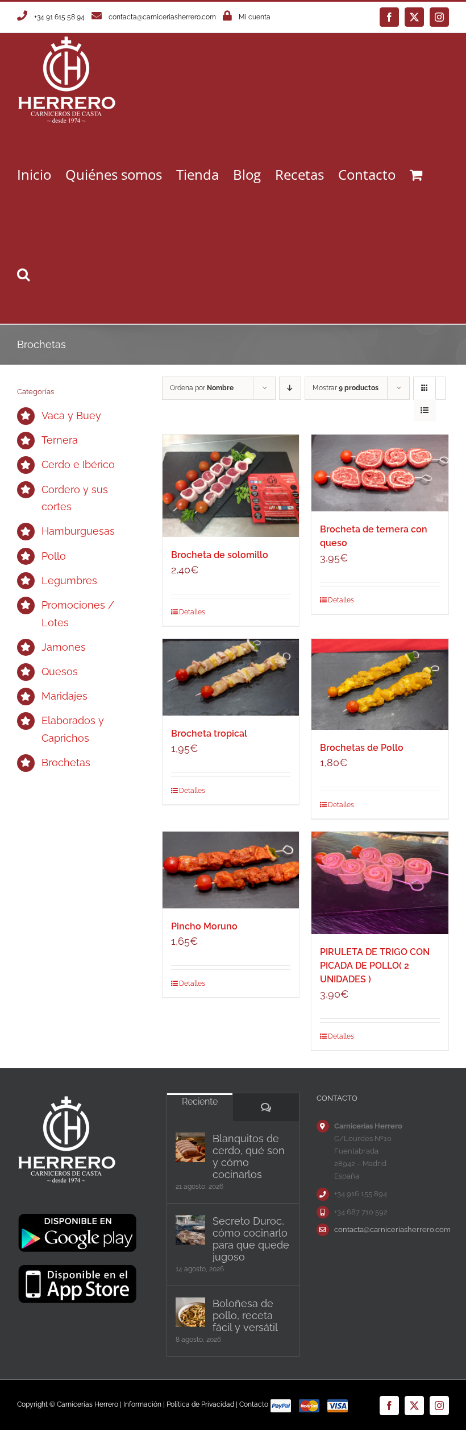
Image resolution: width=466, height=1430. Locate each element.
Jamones (63, 647)
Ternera (59, 440)
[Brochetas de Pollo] (379, 684)
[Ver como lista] (425, 410)
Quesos (59, 671)
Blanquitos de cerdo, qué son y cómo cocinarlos (249, 1156)
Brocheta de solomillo (219, 554)
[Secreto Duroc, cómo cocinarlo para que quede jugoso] (190, 1230)
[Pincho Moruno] (231, 870)
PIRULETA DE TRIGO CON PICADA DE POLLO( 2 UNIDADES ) (375, 966)
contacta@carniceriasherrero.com (162, 17)
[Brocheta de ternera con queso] (379, 473)
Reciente (200, 1101)
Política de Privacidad (200, 1404)
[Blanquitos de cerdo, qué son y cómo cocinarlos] (190, 1147)
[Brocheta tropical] (231, 677)
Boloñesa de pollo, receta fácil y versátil (245, 1315)
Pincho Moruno (204, 926)
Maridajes (64, 696)
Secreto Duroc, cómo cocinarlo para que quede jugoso (251, 1239)
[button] (23, 274)
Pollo (53, 556)
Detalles (192, 612)
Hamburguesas (78, 531)
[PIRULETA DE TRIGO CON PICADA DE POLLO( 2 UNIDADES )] (379, 883)
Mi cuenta (255, 17)
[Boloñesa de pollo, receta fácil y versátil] (190, 1312)
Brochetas (65, 762)
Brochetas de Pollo (361, 747)
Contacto (253, 1404)
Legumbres (69, 580)
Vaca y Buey (71, 415)
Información (142, 1404)
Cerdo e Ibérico (78, 464)
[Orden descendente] (290, 388)
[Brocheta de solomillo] (231, 486)
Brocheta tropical (209, 733)
